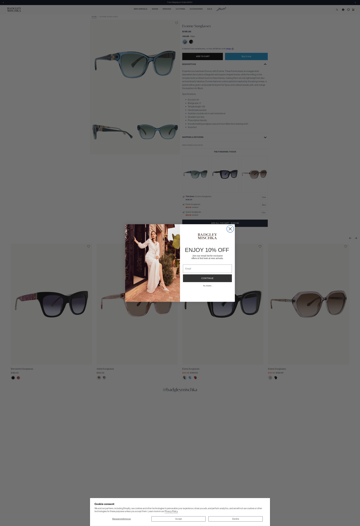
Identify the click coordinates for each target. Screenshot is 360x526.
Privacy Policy (171, 511)
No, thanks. (207, 285)
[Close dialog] (230, 228)
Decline (235, 519)
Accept (178, 519)
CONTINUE (207, 278)
